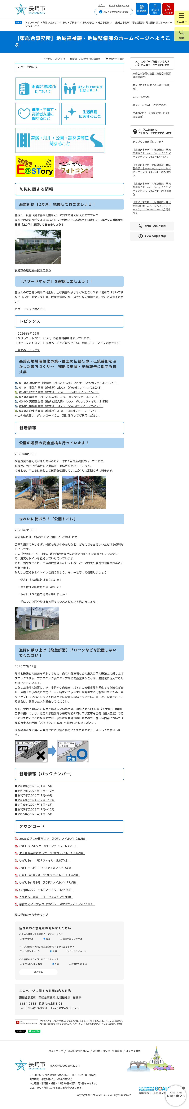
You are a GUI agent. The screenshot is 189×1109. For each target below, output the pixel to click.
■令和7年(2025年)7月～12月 (35, 790)
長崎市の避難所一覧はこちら (33, 270)
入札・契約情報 (141, 97)
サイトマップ (56, 1051)
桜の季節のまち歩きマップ (31, 914)
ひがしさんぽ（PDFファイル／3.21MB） (46, 868)
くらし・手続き (68, 22)
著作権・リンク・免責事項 (107, 1051)
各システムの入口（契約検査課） (150, 105)
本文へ (101, 5)
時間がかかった (79, 964)
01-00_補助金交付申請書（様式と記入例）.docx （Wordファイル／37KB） (68, 383)
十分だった (28, 939)
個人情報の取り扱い (78, 1051)
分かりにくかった (78, 951)
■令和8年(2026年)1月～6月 (34, 786)
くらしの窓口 (87, 22)
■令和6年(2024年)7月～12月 (35, 800)
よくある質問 (133, 1051)
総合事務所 (104, 22)
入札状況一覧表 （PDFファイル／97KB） (46, 897)
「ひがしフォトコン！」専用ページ (37, 343)
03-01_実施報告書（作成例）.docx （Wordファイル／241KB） (61, 406)
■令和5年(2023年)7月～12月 (35, 809)
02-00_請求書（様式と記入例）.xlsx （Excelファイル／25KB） (60, 397)
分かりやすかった (31, 951)
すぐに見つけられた (32, 964)
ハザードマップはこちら (30, 309)
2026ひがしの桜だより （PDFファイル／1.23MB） (53, 838)
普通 (48, 939)
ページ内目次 (29, 67)
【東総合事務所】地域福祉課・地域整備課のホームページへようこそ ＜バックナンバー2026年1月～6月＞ (152, 153)
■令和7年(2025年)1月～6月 (34, 795)
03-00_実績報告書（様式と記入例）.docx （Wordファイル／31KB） (64, 401)
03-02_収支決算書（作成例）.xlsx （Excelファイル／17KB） (59, 410)
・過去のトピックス (27, 350)
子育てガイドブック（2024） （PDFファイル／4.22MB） (57, 904)
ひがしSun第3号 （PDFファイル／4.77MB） (48, 882)
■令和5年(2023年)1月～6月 (34, 814)
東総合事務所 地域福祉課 (54, 997)
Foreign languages (119, 5)
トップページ (32, 22)
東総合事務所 (27, 997)
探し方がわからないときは (116, 12)
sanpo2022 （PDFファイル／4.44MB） (46, 889)
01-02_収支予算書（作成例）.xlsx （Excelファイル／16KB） (59, 392)
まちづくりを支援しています (148, 141)
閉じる (183, 1088)
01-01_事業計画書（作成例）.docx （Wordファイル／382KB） (61, 387)
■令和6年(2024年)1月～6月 (34, 804)
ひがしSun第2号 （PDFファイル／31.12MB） (49, 875)
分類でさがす (50, 22)
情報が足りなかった (72, 939)
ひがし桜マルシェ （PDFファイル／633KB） (48, 846)
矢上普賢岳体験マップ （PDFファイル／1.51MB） (52, 853)
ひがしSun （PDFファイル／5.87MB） (44, 860)
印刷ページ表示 (116, 59)
